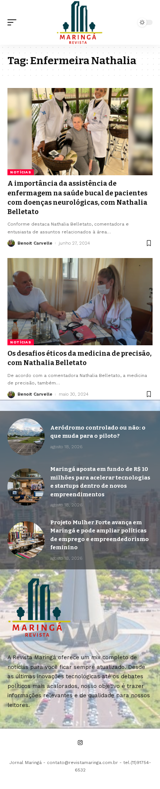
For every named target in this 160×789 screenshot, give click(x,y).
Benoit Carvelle (34, 243)
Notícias (20, 172)
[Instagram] (80, 743)
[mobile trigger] (13, 22)
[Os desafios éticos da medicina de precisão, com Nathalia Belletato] (80, 301)
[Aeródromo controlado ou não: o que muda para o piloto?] (26, 437)
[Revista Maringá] (80, 22)
